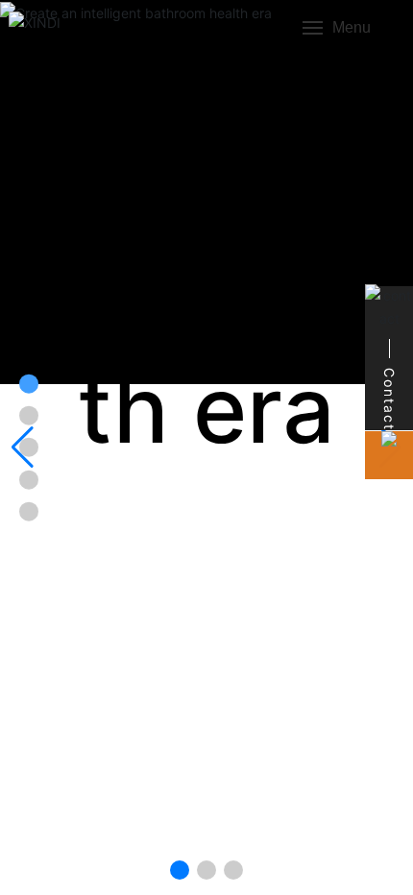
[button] (179, 870)
